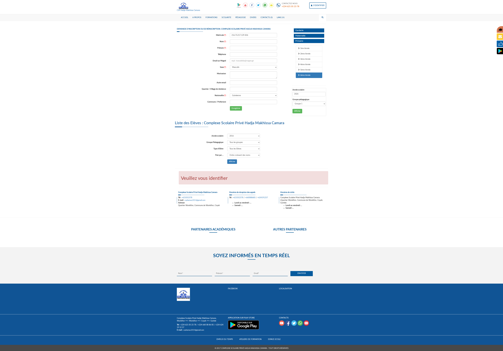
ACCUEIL (184, 17)
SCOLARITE (226, 17)
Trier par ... (219, 155)
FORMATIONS (211, 17)
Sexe (223, 67)
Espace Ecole (274, 339)
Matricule (221, 35)
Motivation (221, 74)
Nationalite (220, 95)
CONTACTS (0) (267, 17)
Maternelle (300, 36)
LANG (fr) (281, 17)
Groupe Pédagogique (214, 142)
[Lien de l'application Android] (239, 5)
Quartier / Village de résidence (214, 89)
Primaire (299, 41)
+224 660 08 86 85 (206, 325)
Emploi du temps (225, 339)
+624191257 (262, 198)
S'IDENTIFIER (318, 5)
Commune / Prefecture (216, 102)
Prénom (221, 48)
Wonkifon (181, 321)
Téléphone (222, 54)
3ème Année (305, 59)
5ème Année (305, 70)
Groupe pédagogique (300, 100)
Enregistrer (236, 108)
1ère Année (304, 48)
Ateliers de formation (250, 339)
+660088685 (250, 198)
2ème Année (305, 54)
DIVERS (253, 17)
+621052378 (187, 198)
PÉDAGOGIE (240, 17)
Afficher (297, 111)
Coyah (203, 321)
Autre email (221, 83)
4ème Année (305, 64)
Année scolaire (298, 90)
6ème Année (305, 75)
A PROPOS (196, 17)
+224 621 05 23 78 (290, 6)
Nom (223, 42)
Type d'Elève (218, 149)
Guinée (213, 321)
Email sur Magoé (219, 61)
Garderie (299, 30)
